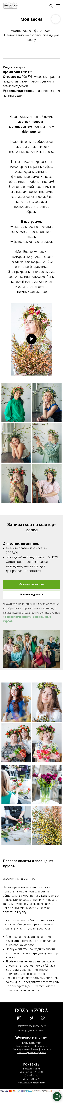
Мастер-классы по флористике (31, 1046)
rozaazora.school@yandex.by (31, 1083)
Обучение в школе (30, 1038)
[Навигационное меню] (58, 5)
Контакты (31, 1064)
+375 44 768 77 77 (31, 1079)
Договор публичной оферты (31, 1030)
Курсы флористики (31, 1043)
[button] (51, 5)
